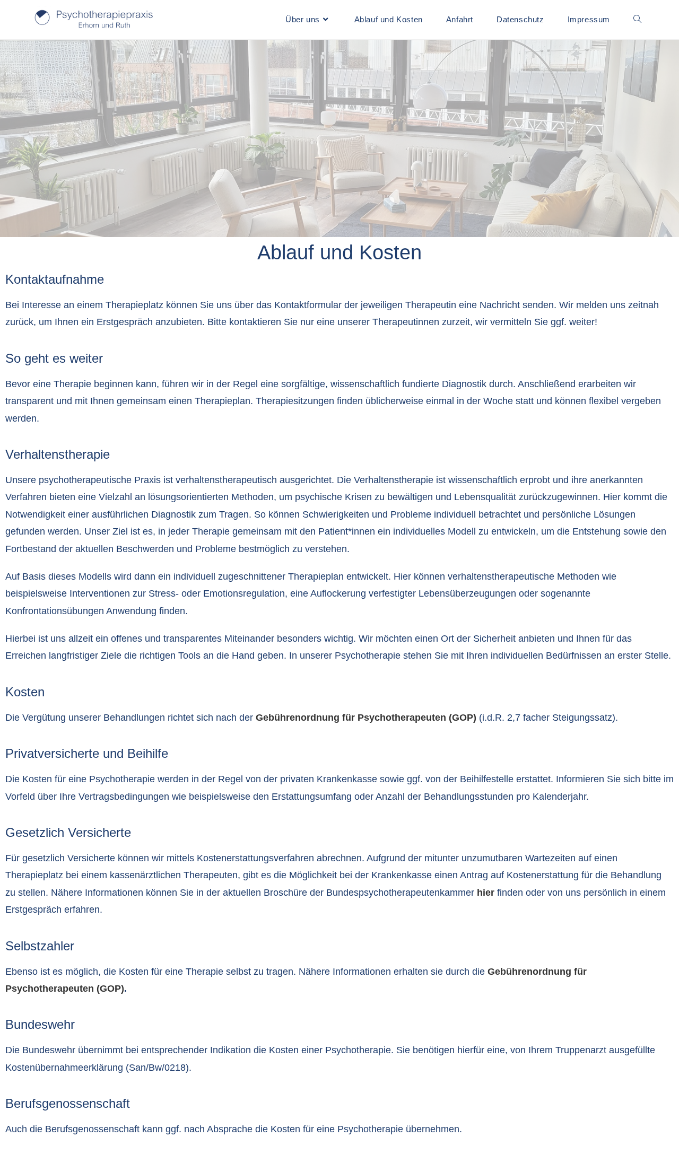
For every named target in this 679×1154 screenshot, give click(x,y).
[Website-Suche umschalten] (637, 19)
